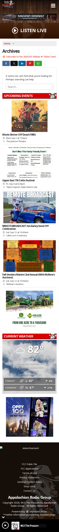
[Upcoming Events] (29, 116)
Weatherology (47, 514)
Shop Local (29, 486)
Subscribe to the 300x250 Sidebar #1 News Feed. (31, 56)
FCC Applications (29, 468)
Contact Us (30, 490)
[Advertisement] (29, 17)
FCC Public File (29, 464)
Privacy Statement (29, 477)
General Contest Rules (29, 481)
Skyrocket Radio (38, 511)
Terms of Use (29, 473)
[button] (53, 5)
